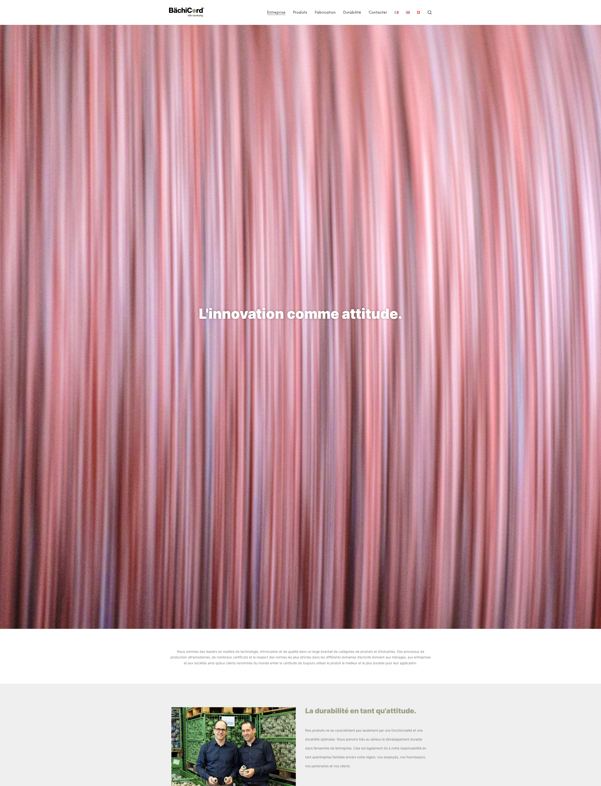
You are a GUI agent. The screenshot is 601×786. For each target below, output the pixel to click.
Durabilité (352, 12)
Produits (300, 12)
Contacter (378, 12)
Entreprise (276, 12)
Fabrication (325, 12)
